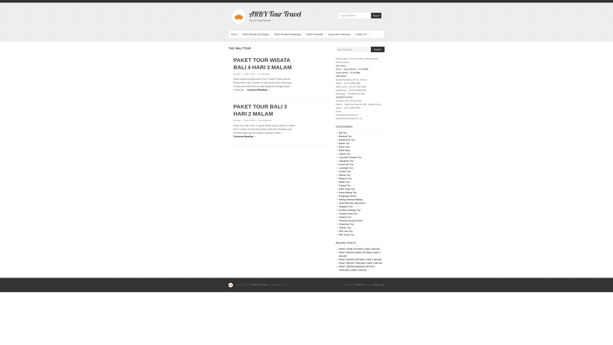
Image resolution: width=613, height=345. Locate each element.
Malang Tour (344, 175)
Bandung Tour (345, 136)
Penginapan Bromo (347, 196)
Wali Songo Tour (346, 235)
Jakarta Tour (344, 154)
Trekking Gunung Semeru (351, 220)
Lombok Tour (345, 171)
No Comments (265, 120)
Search (376, 15)
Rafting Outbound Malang (350, 199)
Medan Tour (344, 182)
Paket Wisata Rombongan (287, 34)
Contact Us (361, 34)
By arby (237, 74)
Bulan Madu (344, 150)
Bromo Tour (344, 147)
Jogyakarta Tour (346, 161)
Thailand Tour (345, 217)
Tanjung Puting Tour (348, 213)
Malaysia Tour (345, 178)
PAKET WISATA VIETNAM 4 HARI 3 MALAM (360, 259)
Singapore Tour (346, 206)
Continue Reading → (258, 89)
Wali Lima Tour (346, 231)
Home (234, 34)
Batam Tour (344, 143)
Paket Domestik (314, 34)
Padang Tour (345, 185)
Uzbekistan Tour (346, 224)
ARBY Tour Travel (275, 13)
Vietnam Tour (345, 227)
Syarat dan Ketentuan (339, 34)
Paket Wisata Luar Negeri (255, 34)
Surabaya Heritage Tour (350, 210)
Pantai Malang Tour (348, 192)
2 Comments (264, 74)
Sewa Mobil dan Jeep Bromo (352, 203)
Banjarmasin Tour (347, 140)
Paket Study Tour (347, 189)
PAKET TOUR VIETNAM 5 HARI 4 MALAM (359, 249)
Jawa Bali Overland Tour (350, 157)
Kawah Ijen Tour (346, 164)
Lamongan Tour (346, 168)
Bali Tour (343, 133)
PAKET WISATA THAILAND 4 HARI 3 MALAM (360, 263)
